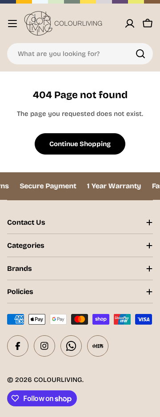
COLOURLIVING (58, 380)
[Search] (140, 53)
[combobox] (80, 53)
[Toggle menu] (12, 23)
